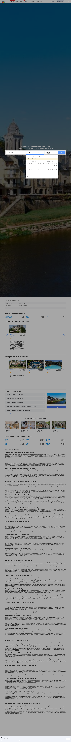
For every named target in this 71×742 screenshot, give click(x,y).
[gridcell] (38, 165)
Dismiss (68, 738)
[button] (27, 161)
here (8, 740)
